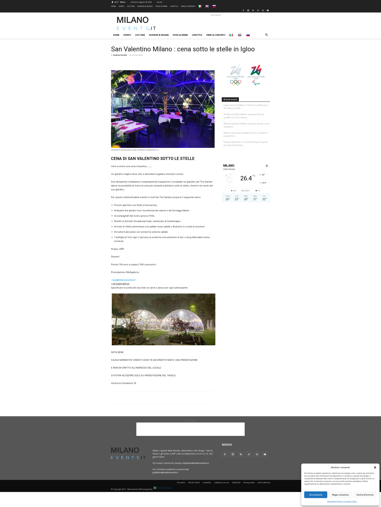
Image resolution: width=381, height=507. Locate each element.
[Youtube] (268, 10)
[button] (375, 467)
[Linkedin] (135, 62)
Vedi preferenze (365, 494)
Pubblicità (236, 482)
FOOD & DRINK (161, 6)
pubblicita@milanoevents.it (165, 472)
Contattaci (207, 482)
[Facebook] (243, 10)
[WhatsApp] (128, 62)
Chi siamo (181, 482)
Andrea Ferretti (120, 55)
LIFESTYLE (174, 6)
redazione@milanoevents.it (196, 463)
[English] (207, 6)
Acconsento (315, 494)
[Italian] (200, 6)
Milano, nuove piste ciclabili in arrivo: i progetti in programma (246, 134)
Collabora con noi (221, 482)
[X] (263, 10)
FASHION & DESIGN (145, 6)
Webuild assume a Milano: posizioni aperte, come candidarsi (247, 125)
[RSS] (253, 10)
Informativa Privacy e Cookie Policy (342, 501)
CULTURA (131, 6)
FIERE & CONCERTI (188, 6)
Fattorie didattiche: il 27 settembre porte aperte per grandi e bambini (246, 143)
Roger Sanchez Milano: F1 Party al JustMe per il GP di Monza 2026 (246, 106)
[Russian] (214, 6)
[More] (148, 62)
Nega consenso (340, 494)
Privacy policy (249, 482)
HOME (113, 6)
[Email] (141, 62)
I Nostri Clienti (194, 482)
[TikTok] (258, 10)
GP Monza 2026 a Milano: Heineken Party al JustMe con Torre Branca (244, 116)
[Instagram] (248, 10)
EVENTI (121, 6)
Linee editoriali (263, 482)
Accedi (159, 2)
